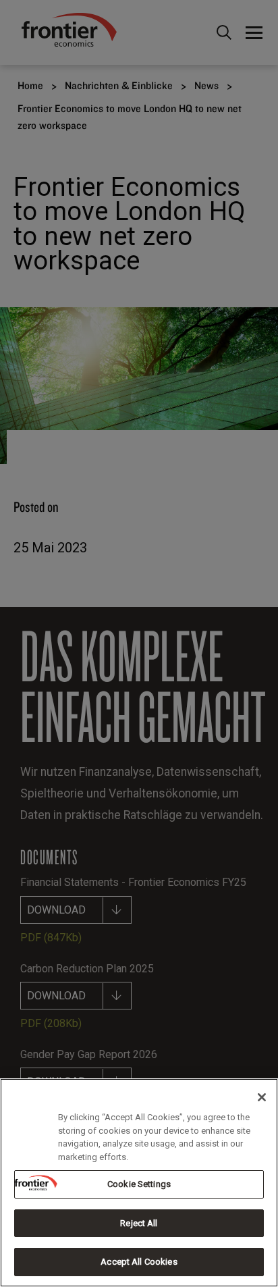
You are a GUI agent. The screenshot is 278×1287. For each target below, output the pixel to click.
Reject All (138, 1223)
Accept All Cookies (139, 1262)
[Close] (262, 1097)
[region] (139, 1182)
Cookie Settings (139, 1184)
